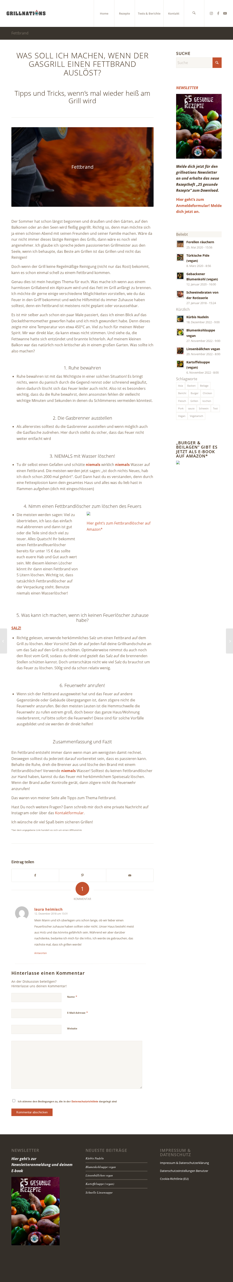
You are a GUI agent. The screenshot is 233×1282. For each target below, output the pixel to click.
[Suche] (194, 13)
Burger (194, 393)
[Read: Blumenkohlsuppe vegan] (180, 332)
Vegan (181, 416)
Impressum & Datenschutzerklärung (184, 1163)
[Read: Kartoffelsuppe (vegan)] (180, 364)
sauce (191, 408)
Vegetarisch (196, 416)
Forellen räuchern (200, 242)
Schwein (204, 408)
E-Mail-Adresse (77, 1013)
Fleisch (182, 401)
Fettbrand (19, 33)
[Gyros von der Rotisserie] (229, 641)
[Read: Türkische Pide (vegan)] (180, 257)
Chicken (207, 393)
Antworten (40, 953)
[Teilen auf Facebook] (35, 875)
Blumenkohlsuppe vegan (101, 1167)
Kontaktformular (69, 812)
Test (215, 408)
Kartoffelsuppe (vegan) (100, 1183)
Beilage (204, 385)
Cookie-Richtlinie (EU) (174, 1179)
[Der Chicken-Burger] (3, 641)
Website (72, 1028)
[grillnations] (26, 13)
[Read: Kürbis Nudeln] (180, 319)
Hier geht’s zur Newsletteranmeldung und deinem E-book (41, 1164)
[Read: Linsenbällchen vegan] (180, 351)
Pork (181, 408)
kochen (207, 401)
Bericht (182, 393)
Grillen (194, 401)
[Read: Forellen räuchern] (180, 244)
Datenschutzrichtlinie (84, 1101)
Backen (191, 385)
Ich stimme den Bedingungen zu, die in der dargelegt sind (67, 1101)
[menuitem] (104, 13)
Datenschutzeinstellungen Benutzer (184, 1171)
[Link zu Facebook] (218, 13)
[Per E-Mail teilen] (129, 875)
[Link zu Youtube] (225, 13)
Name (72, 997)
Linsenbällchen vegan (203, 349)
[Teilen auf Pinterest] (82, 875)
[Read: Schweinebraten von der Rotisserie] (180, 294)
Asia (180, 385)
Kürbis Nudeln (197, 317)
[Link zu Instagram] (211, 13)
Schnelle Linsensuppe (99, 1192)
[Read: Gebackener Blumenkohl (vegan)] (180, 276)
